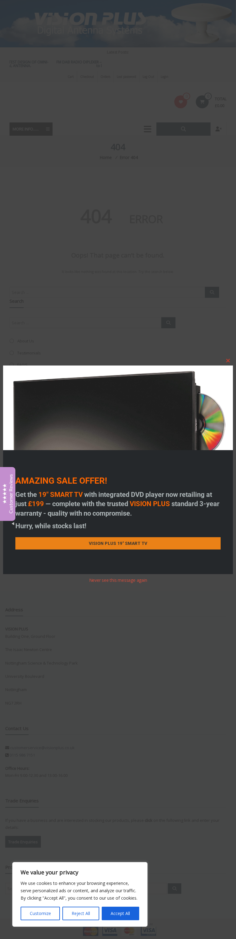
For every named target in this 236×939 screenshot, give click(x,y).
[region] (80, 894)
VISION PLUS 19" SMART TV (118, 543)
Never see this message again (118, 580)
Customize (40, 913)
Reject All (81, 913)
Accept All (120, 913)
